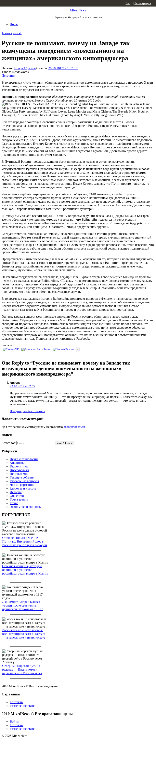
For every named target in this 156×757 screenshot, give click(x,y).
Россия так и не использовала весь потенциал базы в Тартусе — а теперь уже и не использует (24, 633)
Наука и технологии (24, 459)
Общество (17, 495)
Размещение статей (23, 705)
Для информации (22, 484)
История (16, 492)
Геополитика (19, 466)
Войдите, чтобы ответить (27, 411)
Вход (129, 3)
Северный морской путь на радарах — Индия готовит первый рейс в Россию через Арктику (22, 671)
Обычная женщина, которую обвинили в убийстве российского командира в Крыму (25, 569)
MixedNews (78, 10)
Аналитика (17, 462)
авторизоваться (74, 427)
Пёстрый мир (19, 473)
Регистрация (142, 3)
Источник (8, 75)
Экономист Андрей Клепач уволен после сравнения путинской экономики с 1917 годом (22, 607)
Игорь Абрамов (25, 68)
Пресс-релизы (19, 470)
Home (14, 24)
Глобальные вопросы (24, 481)
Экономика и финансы (25, 506)
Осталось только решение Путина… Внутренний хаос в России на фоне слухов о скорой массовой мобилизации (24, 543)
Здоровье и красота (23, 488)
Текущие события (22, 477)
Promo (14, 503)
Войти (14, 721)
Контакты (16, 702)
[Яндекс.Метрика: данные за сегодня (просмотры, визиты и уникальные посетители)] (33, 743)
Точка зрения (11, 33)
